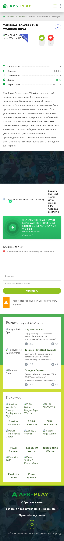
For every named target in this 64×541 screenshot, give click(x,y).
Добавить (58, 27)
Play (20, 6)
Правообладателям (32, 515)
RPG (58, 80)
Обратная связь (32, 502)
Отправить (32, 290)
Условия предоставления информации (32, 509)
